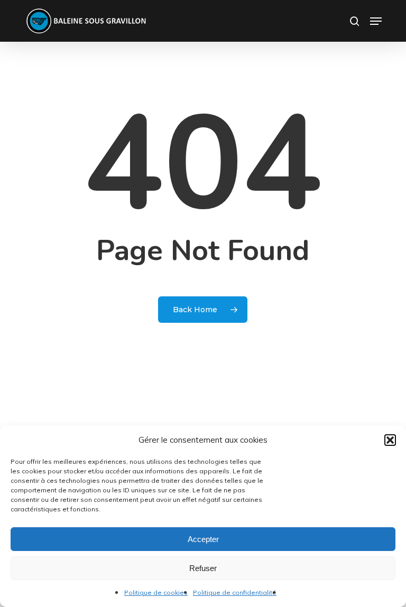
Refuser (203, 568)
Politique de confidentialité (234, 592)
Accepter (203, 539)
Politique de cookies (156, 592)
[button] (390, 440)
